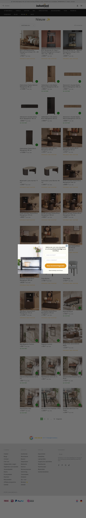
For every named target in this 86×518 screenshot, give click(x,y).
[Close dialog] (67, 246)
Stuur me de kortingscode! (55, 266)
